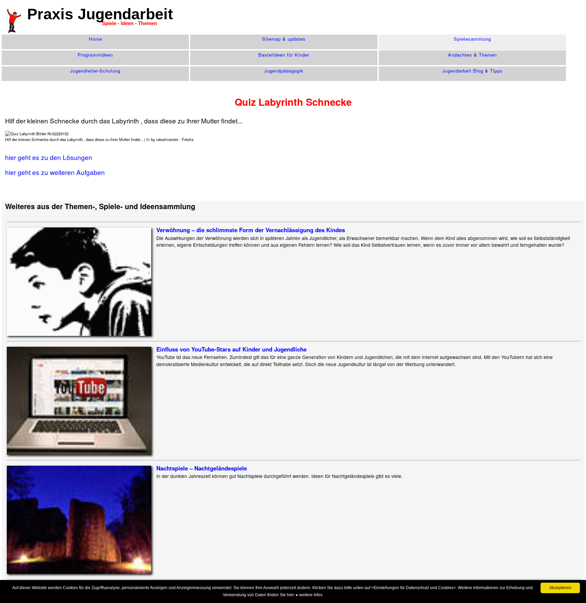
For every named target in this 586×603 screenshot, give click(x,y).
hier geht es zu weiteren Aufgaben (55, 172)
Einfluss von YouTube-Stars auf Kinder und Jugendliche (231, 349)
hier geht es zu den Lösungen (48, 157)
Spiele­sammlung (472, 39)
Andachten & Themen (472, 55)
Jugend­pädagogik (284, 70)
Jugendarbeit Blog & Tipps (472, 70)
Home (95, 39)
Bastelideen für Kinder (283, 55)
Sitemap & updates (284, 39)
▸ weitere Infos (309, 594)
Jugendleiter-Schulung (95, 70)
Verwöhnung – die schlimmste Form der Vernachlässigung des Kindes (250, 230)
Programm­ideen (95, 55)
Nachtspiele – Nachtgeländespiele (201, 468)
